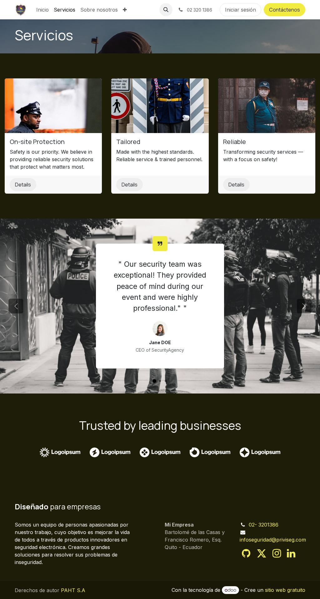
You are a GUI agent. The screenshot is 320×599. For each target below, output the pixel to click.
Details (23, 184)
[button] (165, 9)
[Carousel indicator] (154, 381)
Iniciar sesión (240, 10)
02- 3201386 (263, 525)
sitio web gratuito (285, 590)
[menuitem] (42, 9)
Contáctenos (284, 9)
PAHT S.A (73, 590)
